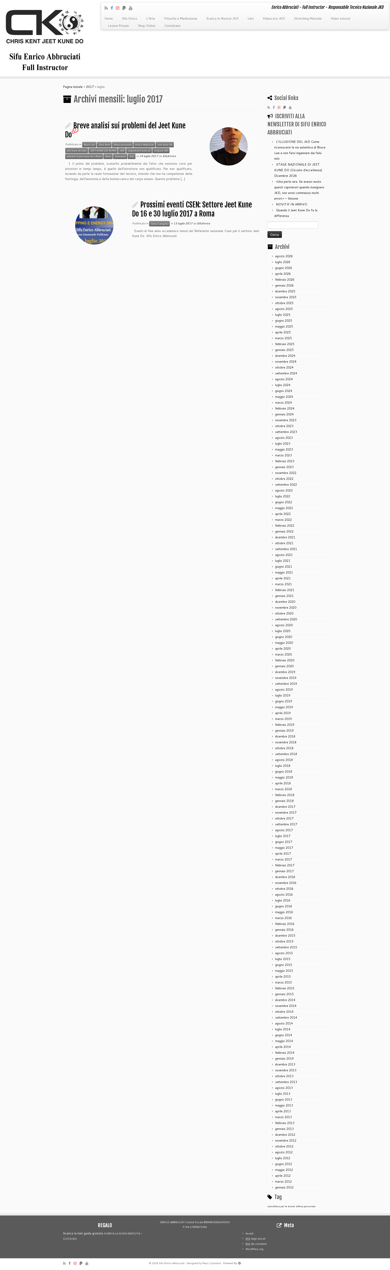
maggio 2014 (284, 1041)
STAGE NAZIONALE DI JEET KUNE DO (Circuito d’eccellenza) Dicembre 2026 (298, 170)
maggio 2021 (284, 572)
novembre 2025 (285, 297)
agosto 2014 (284, 1023)
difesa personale (122, 144)
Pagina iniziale (73, 86)
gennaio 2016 (284, 930)
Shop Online (146, 25)
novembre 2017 (285, 812)
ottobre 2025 (284, 303)
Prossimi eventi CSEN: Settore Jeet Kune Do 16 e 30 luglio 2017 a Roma (192, 209)
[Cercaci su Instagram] (119, 8)
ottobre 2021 (284, 543)
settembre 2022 (286, 485)
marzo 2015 (283, 982)
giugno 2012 (283, 1164)
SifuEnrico (169, 156)
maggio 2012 (284, 1170)
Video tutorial (340, 18)
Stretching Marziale (308, 18)
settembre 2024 (286, 373)
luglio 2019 (282, 695)
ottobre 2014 (284, 1012)
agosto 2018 (284, 760)
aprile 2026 (283, 274)
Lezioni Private (118, 25)
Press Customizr (211, 1263)
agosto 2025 (284, 309)
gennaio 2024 (284, 414)
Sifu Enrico (129, 18)
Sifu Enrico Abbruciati (172, 1263)
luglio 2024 (282, 385)
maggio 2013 (284, 1105)
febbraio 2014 (284, 1053)
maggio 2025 (284, 326)
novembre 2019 (285, 678)
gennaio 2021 (284, 596)
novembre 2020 (285, 607)
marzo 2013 (283, 1117)
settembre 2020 (286, 619)
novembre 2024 (285, 362)
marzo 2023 (283, 455)
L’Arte (150, 18)
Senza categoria (159, 223)
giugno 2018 (283, 771)
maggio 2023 (284, 449)
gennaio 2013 (284, 1129)
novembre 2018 (285, 742)
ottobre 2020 (284, 613)
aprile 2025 (283, 332)
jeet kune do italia (76, 150)
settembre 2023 (286, 432)
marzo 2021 (283, 584)
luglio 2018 (282, 766)
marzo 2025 (283, 338)
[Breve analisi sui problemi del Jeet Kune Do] (228, 146)
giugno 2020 (283, 637)
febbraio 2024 (284, 408)
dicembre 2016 (285, 877)
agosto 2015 (284, 953)
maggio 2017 (284, 848)
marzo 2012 (283, 1181)
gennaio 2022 (284, 531)
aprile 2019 (283, 713)
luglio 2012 (282, 1158)
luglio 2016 (282, 900)
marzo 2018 (283, 789)
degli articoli (256, 1238)
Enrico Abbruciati (144, 144)
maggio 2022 (284, 508)
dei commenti (256, 1244)
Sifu (131, 156)
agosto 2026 (284, 256)
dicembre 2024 (285, 356)
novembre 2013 (285, 1070)
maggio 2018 (284, 777)
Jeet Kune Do (164, 144)
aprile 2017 (283, 853)
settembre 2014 (286, 1017)
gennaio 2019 (284, 730)
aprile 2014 (283, 1047)
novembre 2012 (285, 1140)
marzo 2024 (283, 403)
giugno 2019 (283, 701)
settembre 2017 (286, 824)
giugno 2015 (283, 965)
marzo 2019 (283, 719)
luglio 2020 (282, 631)
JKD (122, 150)
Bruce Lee (89, 144)
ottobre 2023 (284, 426)
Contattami (172, 25)
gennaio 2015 (284, 994)
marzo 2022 (283, 520)
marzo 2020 (283, 654)
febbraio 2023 (284, 461)
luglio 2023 (282, 444)
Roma (108, 156)
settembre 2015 (286, 947)
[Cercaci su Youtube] (132, 8)
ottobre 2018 (284, 748)
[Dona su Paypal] (125, 8)
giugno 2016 (283, 906)
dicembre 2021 (285, 537)
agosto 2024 (284, 379)
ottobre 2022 (284, 479)
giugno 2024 (283, 391)
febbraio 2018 (284, 795)
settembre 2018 (286, 754)
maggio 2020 (284, 643)
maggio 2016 (284, 912)
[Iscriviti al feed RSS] (107, 8)
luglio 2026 (282, 262)
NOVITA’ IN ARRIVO (291, 204)
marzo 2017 (283, 859)
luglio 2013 (282, 1094)
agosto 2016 (284, 894)
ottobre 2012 (284, 1146)
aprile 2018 (283, 783)
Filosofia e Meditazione (180, 18)
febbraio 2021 (284, 590)
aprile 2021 (283, 578)
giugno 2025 (283, 321)
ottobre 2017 (284, 818)
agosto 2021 (284, 555)
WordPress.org (254, 1249)
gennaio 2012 (284, 1187)
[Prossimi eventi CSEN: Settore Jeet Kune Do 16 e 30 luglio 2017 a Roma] (94, 225)
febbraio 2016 (284, 924)
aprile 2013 (283, 1111)
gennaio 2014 (284, 1058)
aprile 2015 (283, 976)
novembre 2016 (285, 883)
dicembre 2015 (285, 935)
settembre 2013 (286, 1082)
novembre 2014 (285, 1006)
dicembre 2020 (285, 602)
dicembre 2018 (285, 736)
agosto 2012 (284, 1152)
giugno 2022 (283, 502)
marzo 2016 (283, 918)
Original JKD (161, 150)
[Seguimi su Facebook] (113, 8)
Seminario (120, 156)
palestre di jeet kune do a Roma (84, 156)
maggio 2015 (284, 971)
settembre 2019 (286, 684)
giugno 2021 (283, 566)
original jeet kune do (139, 150)
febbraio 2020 (284, 660)
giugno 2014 (283, 1035)
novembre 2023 (285, 420)
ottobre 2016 (284, 889)
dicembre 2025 (285, 291)
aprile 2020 (283, 648)
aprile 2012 (283, 1176)
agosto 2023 (284, 438)
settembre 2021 (286, 549)
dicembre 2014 (285, 1000)
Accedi (249, 1233)
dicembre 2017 (285, 807)
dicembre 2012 (285, 1135)
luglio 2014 (282, 1029)
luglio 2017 (282, 836)
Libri (251, 18)
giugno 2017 (283, 842)
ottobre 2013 (284, 1076)
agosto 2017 (284, 830)
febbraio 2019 (284, 725)
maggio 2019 (284, 707)
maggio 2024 (284, 397)
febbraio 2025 (284, 344)
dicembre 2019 (285, 672)
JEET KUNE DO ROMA (103, 150)
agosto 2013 (284, 1088)
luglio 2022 (282, 496)
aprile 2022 (283, 514)
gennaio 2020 (284, 666)
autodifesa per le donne (281, 1206)
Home (108, 18)
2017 (90, 86)
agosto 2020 (284, 625)
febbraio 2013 (284, 1123)
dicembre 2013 (285, 1064)
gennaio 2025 (284, 350)
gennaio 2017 (284, 871)
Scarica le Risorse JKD (222, 18)
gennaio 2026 (284, 285)
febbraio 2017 (284, 865)
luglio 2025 (282, 315)
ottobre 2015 (284, 941)
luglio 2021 (282, 561)
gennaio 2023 (284, 467)
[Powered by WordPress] (239, 1262)
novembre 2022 (285, 473)
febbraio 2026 (284, 280)
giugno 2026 (283, 268)
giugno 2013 (283, 1099)
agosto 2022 (284, 490)
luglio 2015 (282, 959)
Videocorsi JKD (274, 18)
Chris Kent (104, 144)
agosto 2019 (284, 689)
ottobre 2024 (284, 367)
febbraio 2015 (284, 988)
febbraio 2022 (284, 525)
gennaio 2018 (284, 801)
